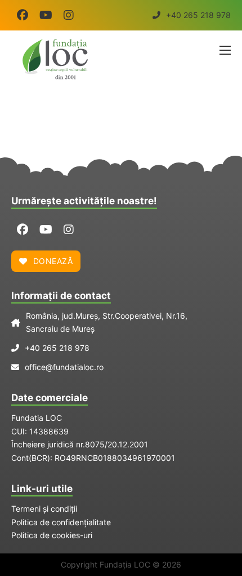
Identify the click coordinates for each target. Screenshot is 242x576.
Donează (53, 261)
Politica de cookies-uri (51, 535)
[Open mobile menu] (225, 50)
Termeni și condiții (44, 508)
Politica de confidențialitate (61, 522)
